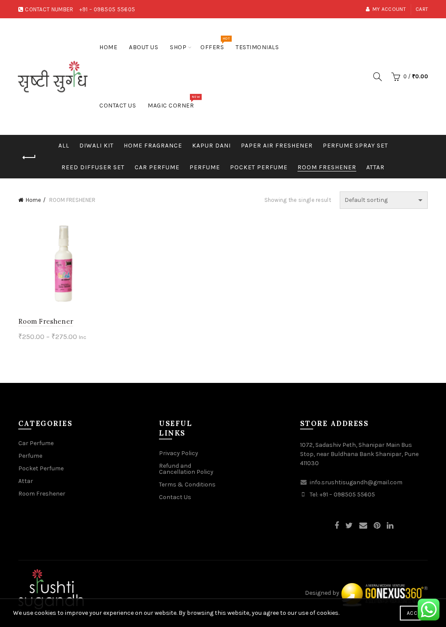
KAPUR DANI (211, 145)
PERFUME (204, 167)
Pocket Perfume (41, 468)
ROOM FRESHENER (326, 167)
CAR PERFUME (157, 167)
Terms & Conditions (187, 484)
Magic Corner (173, 102)
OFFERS (215, 44)
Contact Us (117, 105)
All (63, 145)
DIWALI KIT (96, 145)
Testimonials (257, 47)
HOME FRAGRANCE (153, 145)
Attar (25, 481)
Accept (416, 613)
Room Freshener (45, 321)
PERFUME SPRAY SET (355, 145)
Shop (178, 47)
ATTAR (375, 167)
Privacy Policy (178, 453)
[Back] (29, 157)
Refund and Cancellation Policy (186, 469)
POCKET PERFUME (258, 167)
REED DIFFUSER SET (93, 167)
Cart (422, 9)
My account (389, 9)
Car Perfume (36, 443)
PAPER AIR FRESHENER (277, 145)
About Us (143, 47)
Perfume (30, 455)
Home (108, 47)
